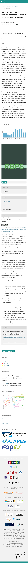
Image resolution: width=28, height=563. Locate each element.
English (5, 361)
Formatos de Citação (10, 342)
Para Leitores (5, 418)
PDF (5, 182)
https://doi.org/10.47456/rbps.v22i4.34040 (14, 33)
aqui (7, 375)
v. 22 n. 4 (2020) (14, 6)
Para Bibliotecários (6, 423)
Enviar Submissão (8, 351)
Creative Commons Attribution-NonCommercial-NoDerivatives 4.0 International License (13, 229)
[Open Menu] (1, 1)
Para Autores (5, 421)
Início (3, 6)
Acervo (8, 6)
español (6, 363)
